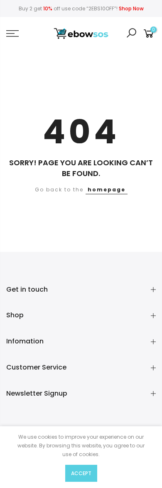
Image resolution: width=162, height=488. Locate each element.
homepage (106, 189)
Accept (81, 473)
